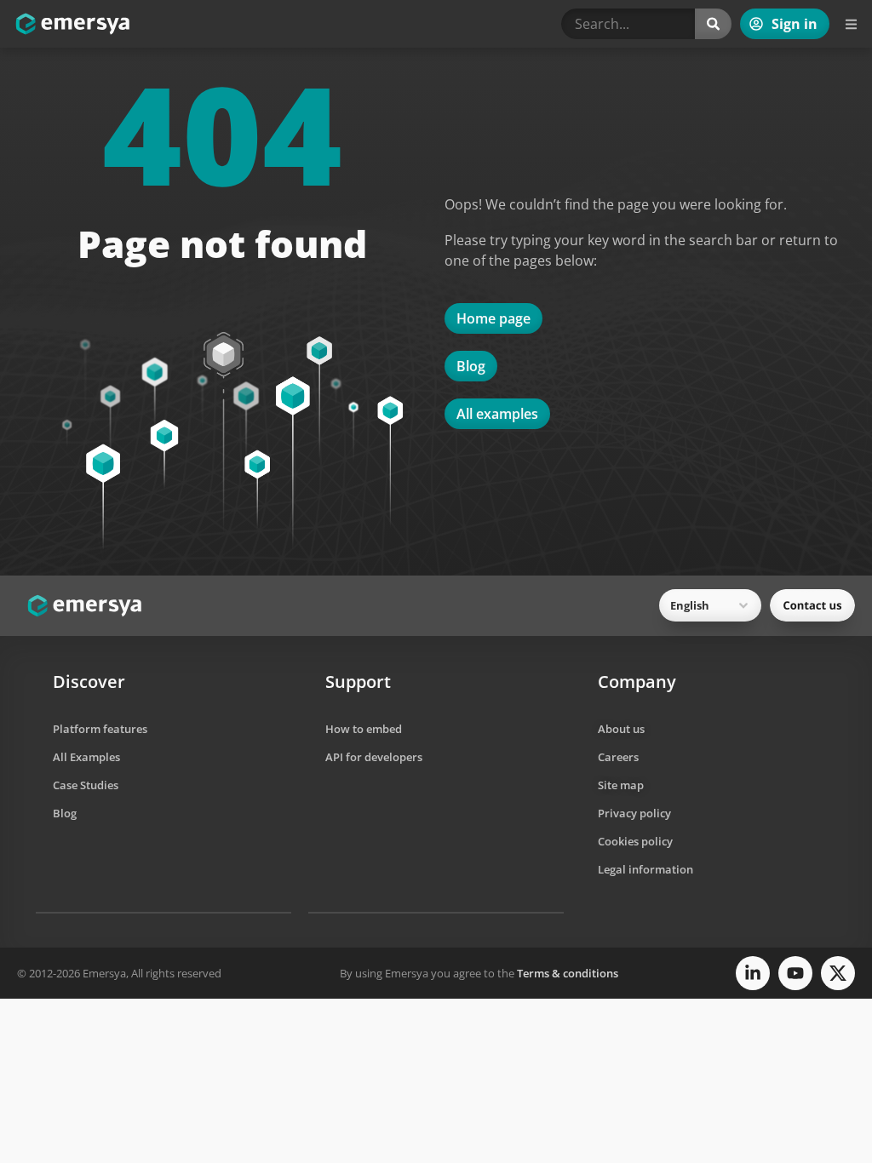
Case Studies (85, 785)
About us (621, 728)
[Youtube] (795, 973)
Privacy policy (634, 813)
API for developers (373, 757)
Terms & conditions (567, 973)
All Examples (86, 757)
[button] (850, 24)
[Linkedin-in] (753, 973)
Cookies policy (635, 841)
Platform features (100, 728)
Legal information (645, 869)
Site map (621, 785)
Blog (65, 813)
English (689, 605)
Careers (618, 757)
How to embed (363, 728)
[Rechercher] (713, 24)
